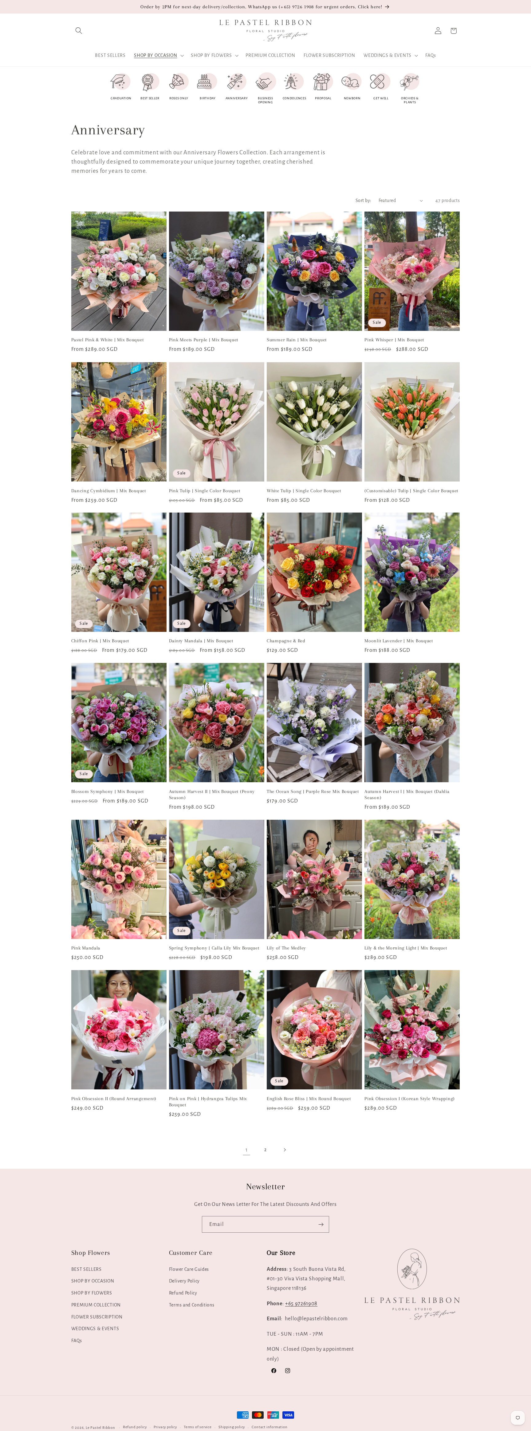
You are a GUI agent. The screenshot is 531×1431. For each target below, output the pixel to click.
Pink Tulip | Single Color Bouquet (204, 490)
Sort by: (364, 200)
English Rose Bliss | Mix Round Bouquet (309, 1098)
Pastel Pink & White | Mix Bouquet (107, 340)
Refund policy (135, 1427)
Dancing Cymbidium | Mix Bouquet (108, 490)
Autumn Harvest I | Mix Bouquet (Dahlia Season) (406, 794)
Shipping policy (231, 1427)
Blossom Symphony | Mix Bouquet (107, 791)
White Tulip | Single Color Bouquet (304, 490)
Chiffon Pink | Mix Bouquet (100, 641)
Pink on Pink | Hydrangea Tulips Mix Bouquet (208, 1102)
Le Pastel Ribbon (100, 1428)
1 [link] (247, 1150)
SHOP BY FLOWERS (91, 1292)
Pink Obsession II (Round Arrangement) (114, 1098)
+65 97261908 (301, 1303)
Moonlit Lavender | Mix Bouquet (398, 641)
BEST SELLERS (86, 1269)
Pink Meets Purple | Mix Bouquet (203, 340)
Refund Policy (183, 1292)
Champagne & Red (286, 641)
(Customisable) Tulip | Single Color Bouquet (411, 490)
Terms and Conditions (191, 1304)
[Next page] (285, 1150)
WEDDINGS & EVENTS (95, 1328)
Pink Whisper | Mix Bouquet (394, 340)
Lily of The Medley (286, 948)
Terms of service (198, 1427)
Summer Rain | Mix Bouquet (297, 340)
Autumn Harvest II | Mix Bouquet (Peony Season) (212, 794)
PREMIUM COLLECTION (96, 1304)
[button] (79, 31)
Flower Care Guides (189, 1269)
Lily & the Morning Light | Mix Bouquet (405, 948)
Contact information (269, 1427)
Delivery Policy (184, 1280)
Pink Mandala (85, 948)
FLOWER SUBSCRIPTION (97, 1316)
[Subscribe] (321, 1224)
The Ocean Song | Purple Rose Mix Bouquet (313, 791)
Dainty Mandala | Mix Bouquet (201, 641)
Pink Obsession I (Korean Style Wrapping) (409, 1098)
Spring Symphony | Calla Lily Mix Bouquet (214, 948)
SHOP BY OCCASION (92, 1280)
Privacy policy (165, 1427)
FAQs (76, 1340)
